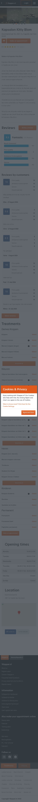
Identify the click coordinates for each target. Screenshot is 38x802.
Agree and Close (28, 412)
